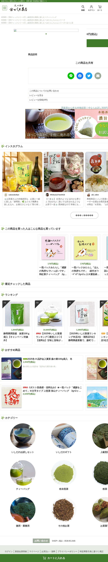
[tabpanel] (46, 30)
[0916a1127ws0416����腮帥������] (64, 172)
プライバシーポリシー (67, 551)
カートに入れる (56, 558)
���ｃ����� (84, 215)
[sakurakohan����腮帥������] (22, 172)
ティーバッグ (51, 17)
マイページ (34, 551)
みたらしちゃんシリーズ (55, 20)
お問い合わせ (41, 541)
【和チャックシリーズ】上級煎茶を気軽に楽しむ (26, 17)
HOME (3, 17)
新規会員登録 (21, 551)
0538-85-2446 (69, 541)
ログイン (9, 551)
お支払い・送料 (48, 551)
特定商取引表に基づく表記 (91, 551)
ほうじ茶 (70, 23)
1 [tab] (46, 33)
